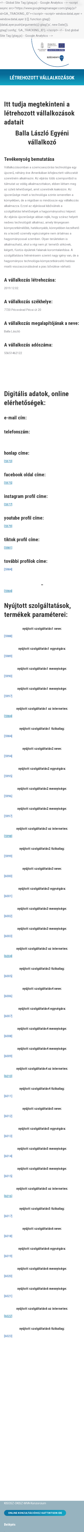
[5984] (8, 591)
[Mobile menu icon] (75, 53)
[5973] (8, 461)
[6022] (8, 1316)
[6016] (8, 1196)
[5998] (8, 836)
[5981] (8, 548)
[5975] (8, 483)
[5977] (8, 504)
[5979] (8, 526)
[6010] (8, 1076)
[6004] (8, 956)
